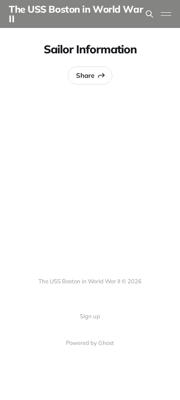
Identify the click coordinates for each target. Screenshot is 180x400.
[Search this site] (149, 14)
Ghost (106, 342)
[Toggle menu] (166, 14)
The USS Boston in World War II (76, 14)
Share (85, 75)
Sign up (90, 316)
